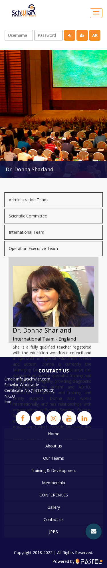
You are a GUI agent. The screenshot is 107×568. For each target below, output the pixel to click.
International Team (26, 232)
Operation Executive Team (33, 248)
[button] (94, 532)
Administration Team (28, 199)
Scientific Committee (28, 216)
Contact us (54, 519)
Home (53, 433)
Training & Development (53, 470)
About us (53, 446)
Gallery (53, 507)
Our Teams (53, 458)
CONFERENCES (53, 495)
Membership (53, 482)
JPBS (53, 531)
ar (95, 35)
